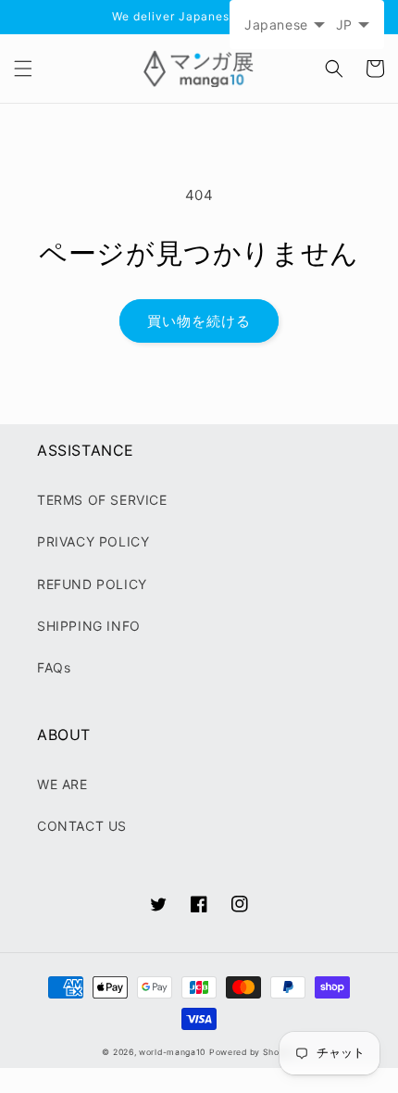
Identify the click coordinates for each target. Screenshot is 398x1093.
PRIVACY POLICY (93, 541)
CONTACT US (82, 826)
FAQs (53, 667)
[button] (23, 68)
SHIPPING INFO (89, 626)
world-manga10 (172, 1052)
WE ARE (62, 784)
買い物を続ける (199, 321)
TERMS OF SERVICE (102, 500)
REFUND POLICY (92, 584)
